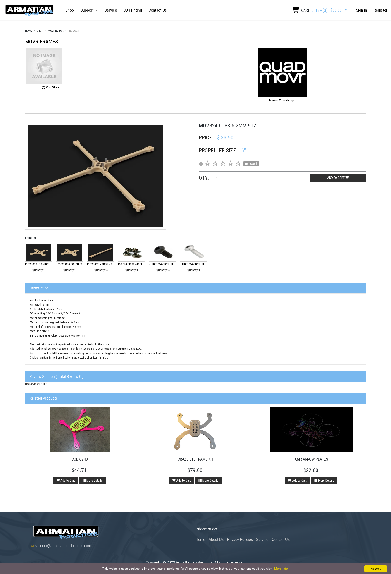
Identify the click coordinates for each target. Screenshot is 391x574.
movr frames (41, 41)
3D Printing (133, 10)
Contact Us (158, 10)
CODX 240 (80, 459)
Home (28, 30)
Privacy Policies (240, 539)
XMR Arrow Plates (311, 459)
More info (281, 568)
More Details (94, 480)
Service (111, 10)
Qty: (204, 178)
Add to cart (336, 177)
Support (88, 10)
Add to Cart (67, 480)
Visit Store (52, 87)
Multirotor (56, 30)
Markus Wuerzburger (282, 100)
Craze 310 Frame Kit (195, 459)
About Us (216, 539)
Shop (69, 10)
